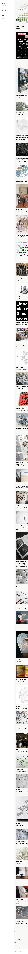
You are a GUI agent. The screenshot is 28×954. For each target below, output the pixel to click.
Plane (3, 15)
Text (2, 20)
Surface (3, 17)
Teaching (15, 930)
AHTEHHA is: (16, 938)
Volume (3, 18)
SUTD (15, 935)
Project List (4, 10)
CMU (14, 933)
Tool (2, 21)
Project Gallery (5, 8)
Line (2, 13)
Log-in (15, 942)
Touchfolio (22, 951)
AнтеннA (4, 3)
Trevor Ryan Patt (17, 939)
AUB (14, 931)
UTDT (15, 932)
